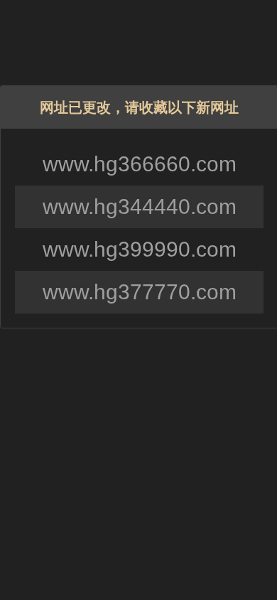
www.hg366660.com (140, 164)
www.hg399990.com (140, 249)
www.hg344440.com (140, 206)
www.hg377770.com (140, 292)
